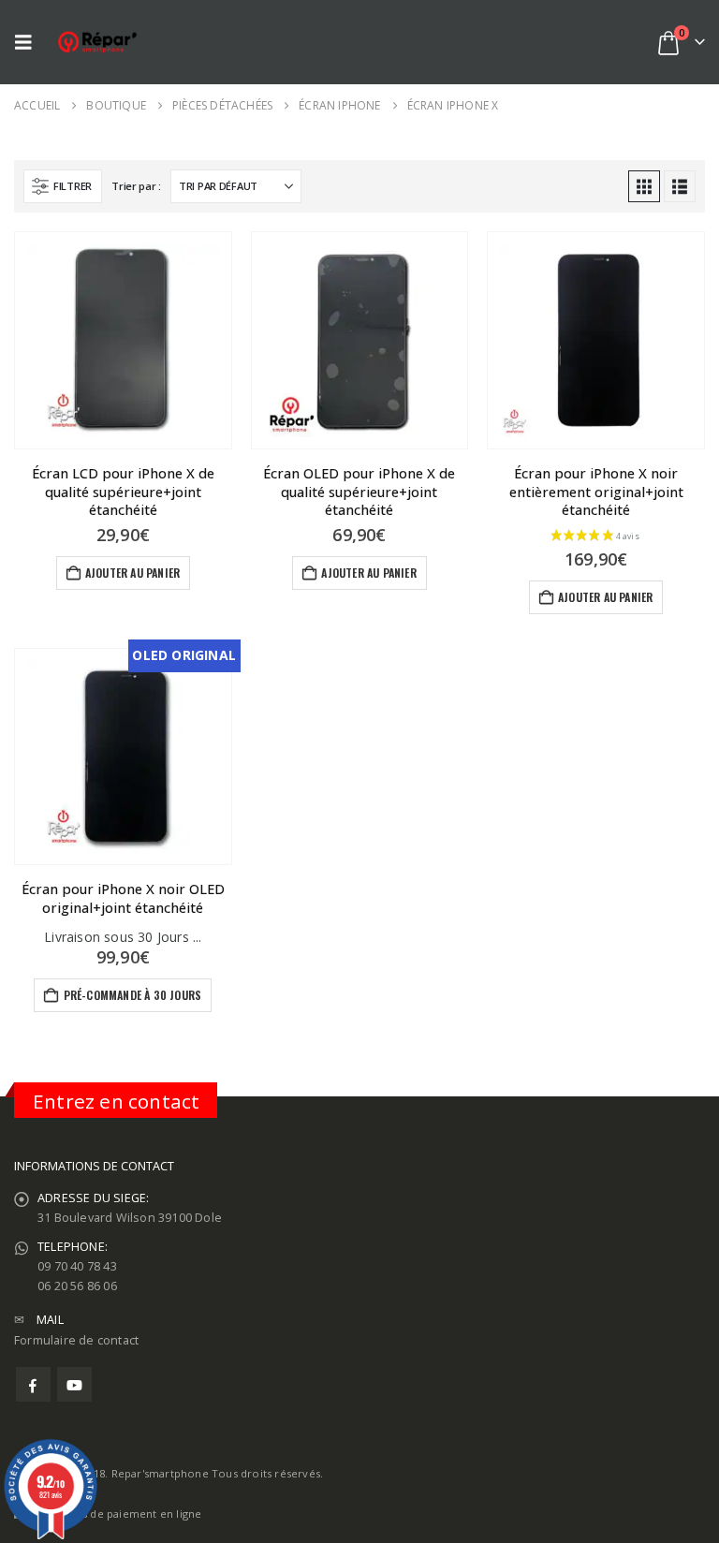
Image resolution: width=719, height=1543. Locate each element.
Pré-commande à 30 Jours (133, 995)
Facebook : (33, 1384)
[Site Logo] (97, 41)
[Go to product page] (123, 340)
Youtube (74, 1384)
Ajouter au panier (132, 572)
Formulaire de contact (76, 1340)
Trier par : (136, 186)
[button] (28, 42)
